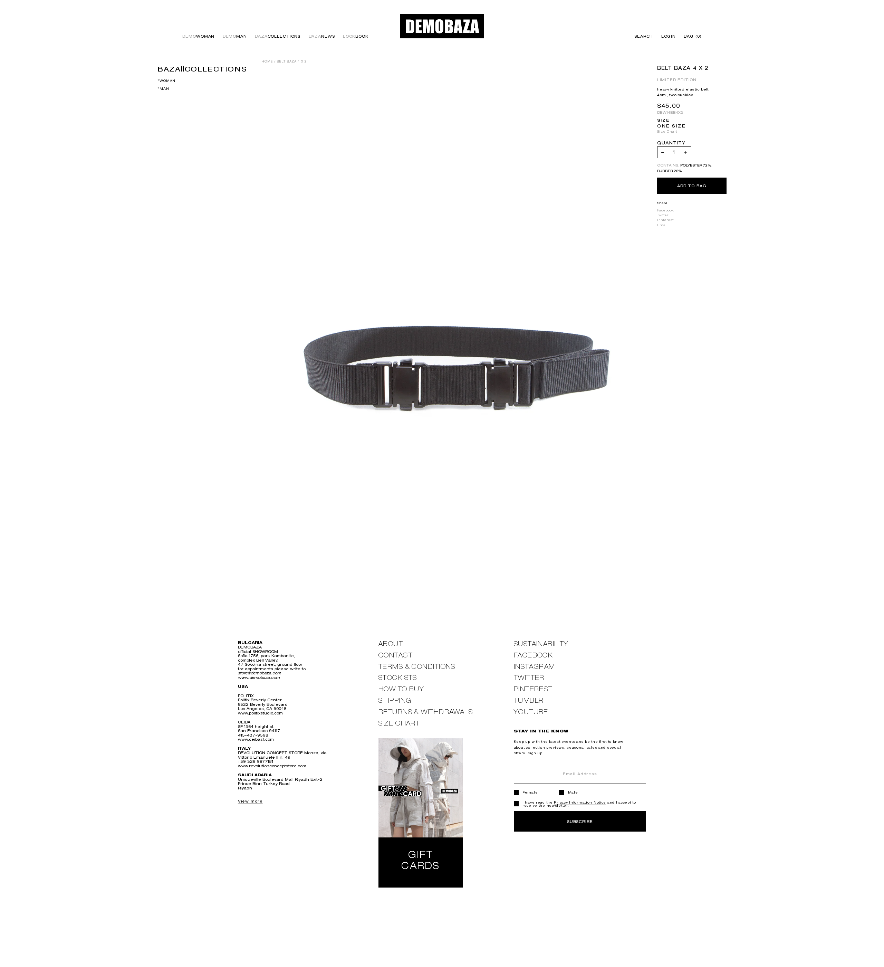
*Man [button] (163, 89)
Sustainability (541, 643)
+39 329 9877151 (255, 761)
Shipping (395, 700)
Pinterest (665, 220)
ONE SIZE (671, 126)
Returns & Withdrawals (425, 711)
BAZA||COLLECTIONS (202, 69)
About (390, 643)
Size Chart (667, 131)
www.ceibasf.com (256, 739)
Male (573, 792)
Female (530, 792)
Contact (395, 655)
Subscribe (580, 821)
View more (250, 801)
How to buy (401, 689)
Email (662, 225)
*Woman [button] (166, 80)
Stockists (397, 677)
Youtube (531, 711)
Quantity (671, 143)
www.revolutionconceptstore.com (272, 766)
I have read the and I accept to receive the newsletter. (579, 804)
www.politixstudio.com (260, 713)
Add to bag (692, 185)
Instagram (534, 666)
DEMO (198, 36)
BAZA (277, 36)
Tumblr (529, 700)
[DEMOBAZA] (442, 26)
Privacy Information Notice (580, 802)
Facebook (665, 210)
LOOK (355, 36)
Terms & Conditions (416, 666)
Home (267, 61)
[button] (691, 36)
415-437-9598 (253, 735)
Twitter (662, 215)
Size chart (399, 723)
